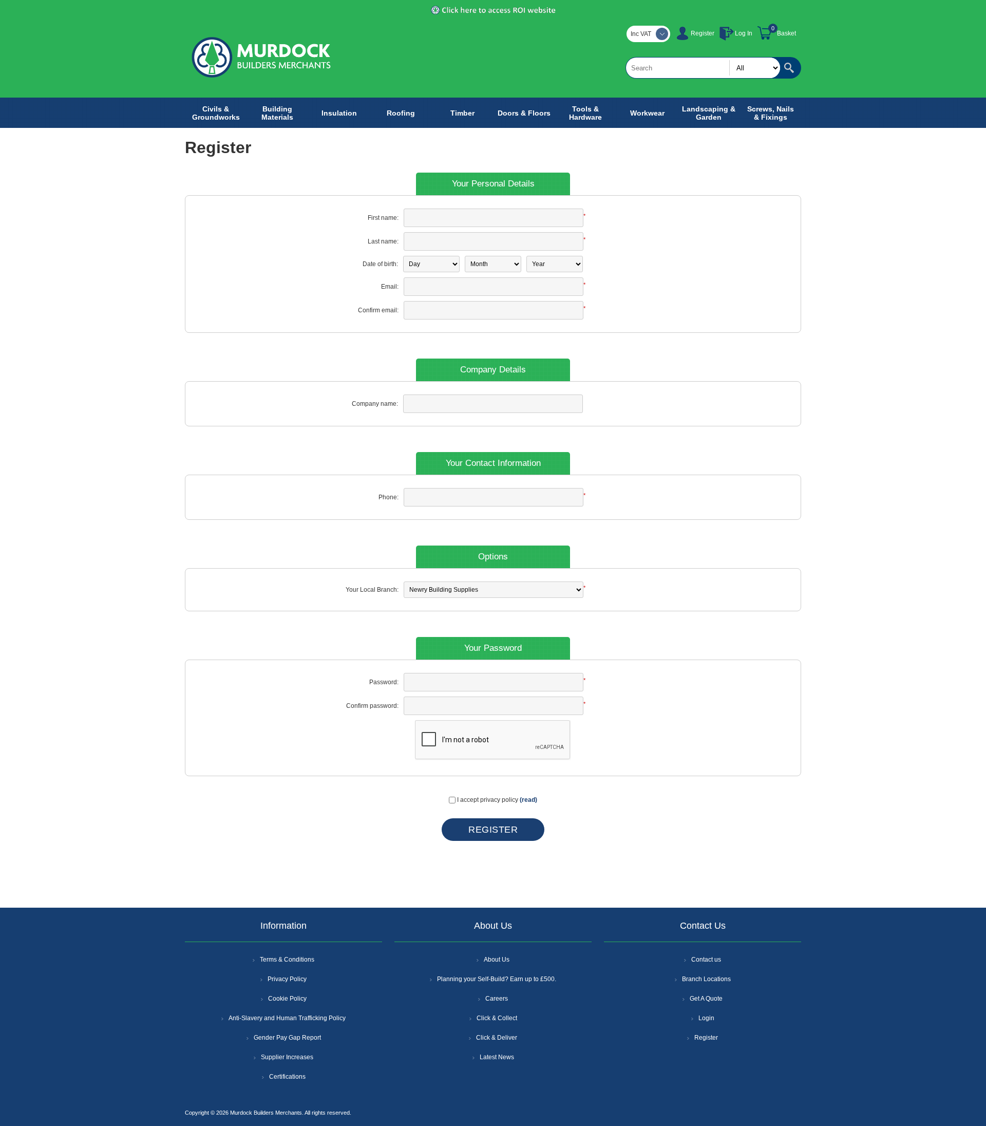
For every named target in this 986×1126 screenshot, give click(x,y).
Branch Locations (706, 979)
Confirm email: (378, 310)
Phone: (388, 497)
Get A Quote (706, 998)
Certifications (287, 1076)
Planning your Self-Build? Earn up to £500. (496, 979)
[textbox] (703, 68)
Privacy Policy (287, 979)
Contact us (706, 959)
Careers (496, 998)
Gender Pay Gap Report (287, 1037)
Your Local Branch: (372, 589)
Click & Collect (497, 1018)
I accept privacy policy (487, 799)
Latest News (497, 1057)
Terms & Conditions (287, 959)
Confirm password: (372, 705)
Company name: (375, 403)
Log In (743, 33)
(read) (528, 799)
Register (702, 33)
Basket (786, 33)
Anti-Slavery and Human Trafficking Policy (287, 1018)
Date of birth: (380, 264)
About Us (496, 959)
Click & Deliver (496, 1037)
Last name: (383, 241)
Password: (384, 682)
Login (706, 1018)
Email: (390, 286)
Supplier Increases (287, 1057)
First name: (383, 217)
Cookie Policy (287, 998)
